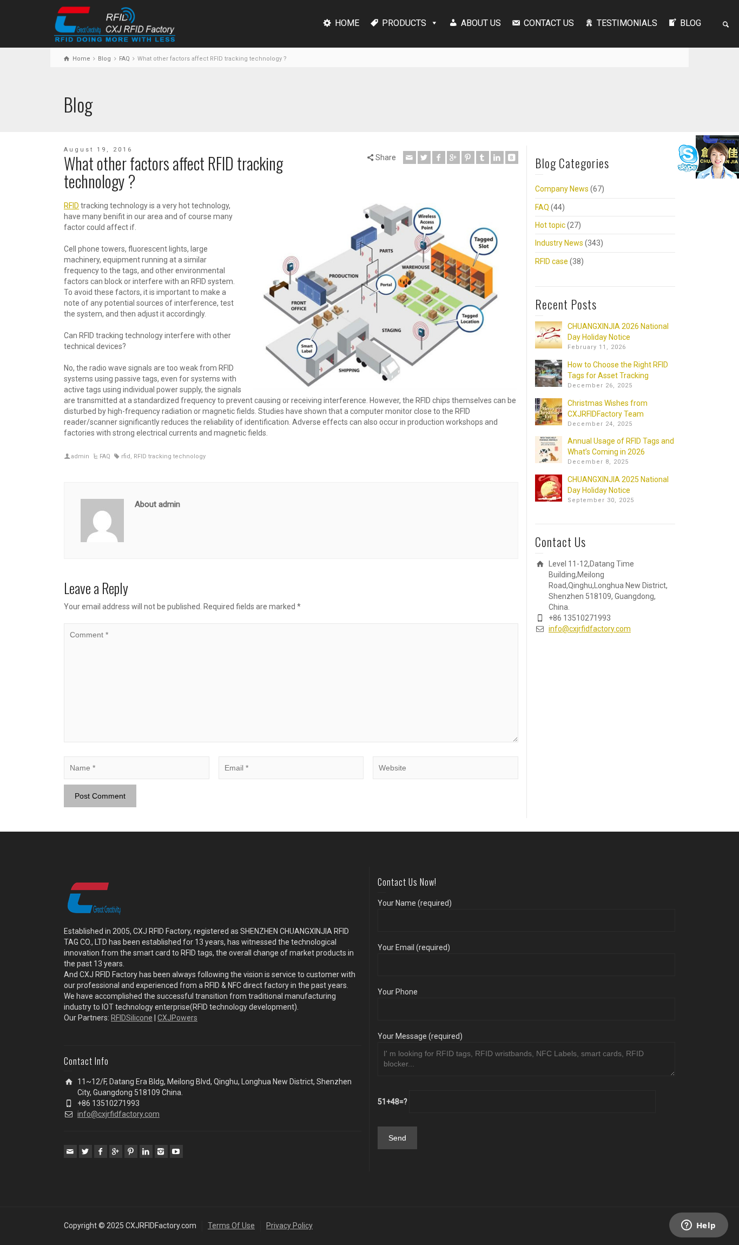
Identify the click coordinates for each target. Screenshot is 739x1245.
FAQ (105, 456)
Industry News (559, 243)
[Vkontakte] (511, 157)
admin (80, 456)
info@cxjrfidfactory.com (590, 628)
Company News (562, 189)
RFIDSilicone (132, 1017)
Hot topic (550, 225)
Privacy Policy (289, 1225)
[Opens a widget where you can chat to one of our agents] (698, 1226)
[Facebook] (438, 157)
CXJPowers (177, 1017)
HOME (347, 23)
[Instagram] (161, 1151)
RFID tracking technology (170, 456)
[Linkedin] (497, 157)
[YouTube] (176, 1151)
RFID (71, 205)
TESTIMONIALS (627, 23)
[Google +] (453, 157)
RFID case (551, 261)
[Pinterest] (467, 157)
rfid (125, 456)
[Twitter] (424, 157)
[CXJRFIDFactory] (114, 22)
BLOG (690, 23)
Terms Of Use (231, 1225)
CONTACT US (549, 23)
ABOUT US (481, 23)
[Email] (409, 157)
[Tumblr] (482, 157)
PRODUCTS (404, 23)
